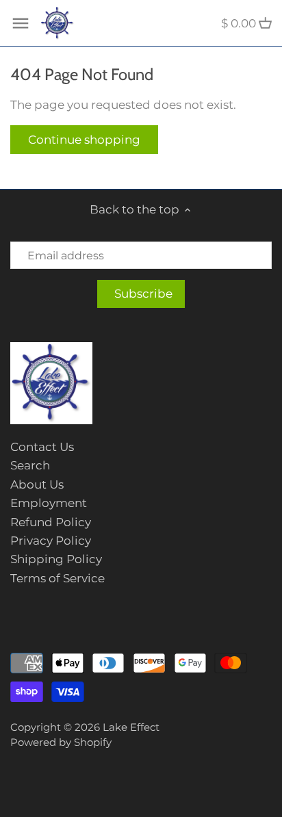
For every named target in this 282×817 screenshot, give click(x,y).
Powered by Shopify (61, 742)
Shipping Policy (56, 559)
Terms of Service (57, 578)
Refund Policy (50, 522)
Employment (48, 503)
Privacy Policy (50, 540)
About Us (37, 484)
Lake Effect (131, 727)
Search (30, 465)
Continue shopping (84, 139)
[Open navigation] (20, 23)
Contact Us (42, 447)
